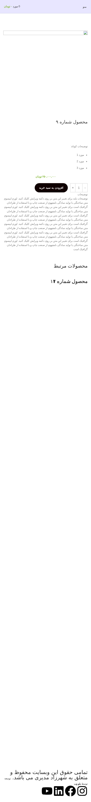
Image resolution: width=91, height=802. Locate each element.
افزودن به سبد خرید (51, 187)
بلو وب (77, 783)
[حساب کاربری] (2, 6)
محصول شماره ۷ (70, 281)
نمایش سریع (82, 748)
